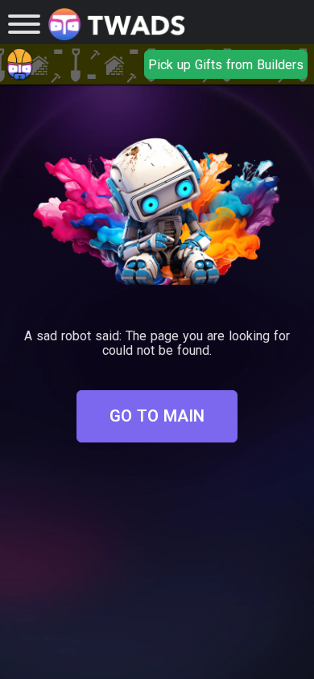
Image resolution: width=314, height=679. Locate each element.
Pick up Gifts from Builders (226, 64)
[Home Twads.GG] (116, 24)
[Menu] (24, 24)
